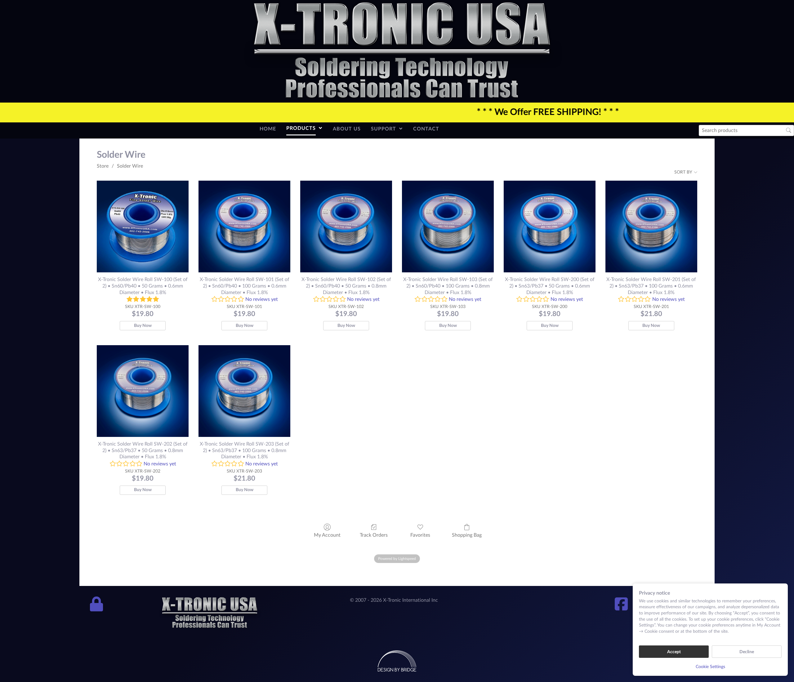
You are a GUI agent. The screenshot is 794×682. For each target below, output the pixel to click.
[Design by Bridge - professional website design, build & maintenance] (397, 660)
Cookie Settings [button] (710, 667)
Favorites (420, 535)
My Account (327, 535)
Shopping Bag (467, 535)
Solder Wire (130, 166)
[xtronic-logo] (402, 50)
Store (103, 166)
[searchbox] (746, 130)
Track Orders (374, 535)
